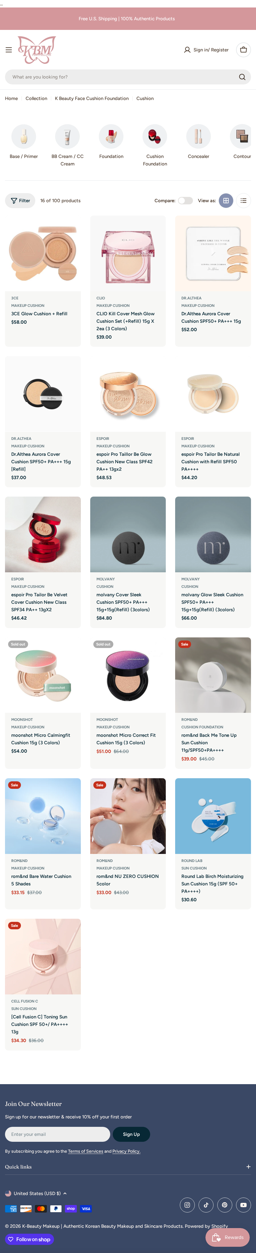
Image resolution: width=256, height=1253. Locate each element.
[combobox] (128, 76)
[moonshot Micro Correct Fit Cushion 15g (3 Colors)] (128, 675)
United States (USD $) (37, 1193)
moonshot (22, 719)
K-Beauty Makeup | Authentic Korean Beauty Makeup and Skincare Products (102, 1226)
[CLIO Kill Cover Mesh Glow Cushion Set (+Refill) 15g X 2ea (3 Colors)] (128, 253)
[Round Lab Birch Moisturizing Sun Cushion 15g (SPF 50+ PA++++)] (213, 816)
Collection (36, 98)
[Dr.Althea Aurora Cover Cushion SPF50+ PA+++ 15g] (213, 253)
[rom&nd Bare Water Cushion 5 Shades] (43, 816)
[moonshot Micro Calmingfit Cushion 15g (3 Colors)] (43, 675)
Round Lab (191, 861)
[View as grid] (226, 200)
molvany (105, 579)
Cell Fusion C (24, 1001)
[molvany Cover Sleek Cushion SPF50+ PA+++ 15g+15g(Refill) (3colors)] (128, 534)
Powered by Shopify (206, 1226)
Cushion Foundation (202, 727)
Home (11, 98)
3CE (14, 298)
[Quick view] (71, 229)
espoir (102, 438)
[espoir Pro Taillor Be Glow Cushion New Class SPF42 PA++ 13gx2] (128, 394)
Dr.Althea (191, 298)
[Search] (242, 77)
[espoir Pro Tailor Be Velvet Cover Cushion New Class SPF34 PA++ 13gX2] (43, 534)
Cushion (104, 586)
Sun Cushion (194, 868)
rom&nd (189, 719)
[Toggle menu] (8, 50)
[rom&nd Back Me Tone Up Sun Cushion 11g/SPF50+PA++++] (213, 675)
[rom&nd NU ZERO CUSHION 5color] (128, 816)
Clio (100, 298)
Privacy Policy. (126, 1151)
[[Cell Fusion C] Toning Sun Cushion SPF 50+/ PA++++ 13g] (43, 956)
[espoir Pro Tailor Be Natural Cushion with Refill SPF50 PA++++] (213, 394)
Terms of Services (85, 1151)
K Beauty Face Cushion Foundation (92, 98)
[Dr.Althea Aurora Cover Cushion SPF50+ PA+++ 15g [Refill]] (43, 394)
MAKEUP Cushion (27, 305)
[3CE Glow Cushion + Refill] (43, 253)
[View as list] (243, 200)
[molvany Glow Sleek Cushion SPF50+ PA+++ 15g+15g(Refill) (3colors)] (213, 534)
